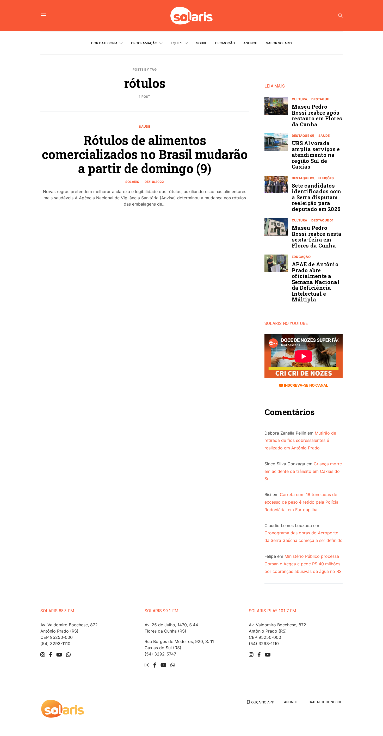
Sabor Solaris (279, 43)
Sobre (201, 43)
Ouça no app (262, 702)
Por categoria (104, 43)
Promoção (225, 43)
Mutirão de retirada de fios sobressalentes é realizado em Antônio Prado (300, 440)
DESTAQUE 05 (303, 136)
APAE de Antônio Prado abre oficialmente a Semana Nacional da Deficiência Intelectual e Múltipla (315, 282)
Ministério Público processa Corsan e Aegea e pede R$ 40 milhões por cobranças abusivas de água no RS (303, 564)
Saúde (144, 126)
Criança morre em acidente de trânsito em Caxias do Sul (303, 471)
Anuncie (250, 43)
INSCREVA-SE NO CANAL (305, 385)
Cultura (299, 99)
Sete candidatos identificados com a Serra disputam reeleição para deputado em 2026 (316, 197)
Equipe (177, 43)
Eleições (326, 178)
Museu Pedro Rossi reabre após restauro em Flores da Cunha (317, 115)
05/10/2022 (154, 182)
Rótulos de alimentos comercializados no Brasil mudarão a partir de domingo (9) (145, 154)
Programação (144, 43)
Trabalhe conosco (325, 702)
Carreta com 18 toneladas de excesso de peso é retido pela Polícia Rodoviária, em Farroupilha (301, 502)
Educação (301, 257)
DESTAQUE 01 (322, 220)
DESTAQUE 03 (303, 178)
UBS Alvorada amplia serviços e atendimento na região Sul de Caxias (316, 155)
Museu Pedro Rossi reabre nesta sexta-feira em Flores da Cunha (317, 236)
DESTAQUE (320, 99)
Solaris (132, 182)
